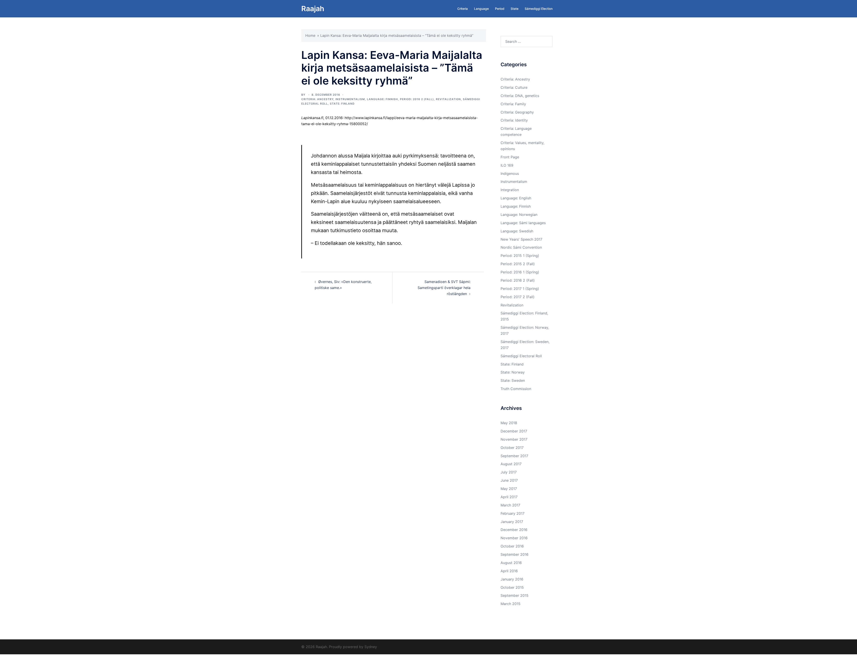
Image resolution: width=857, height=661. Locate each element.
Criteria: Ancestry (317, 99)
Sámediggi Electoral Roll (521, 356)
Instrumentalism (350, 99)
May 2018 (509, 423)
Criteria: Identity (514, 120)
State (514, 8)
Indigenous (510, 173)
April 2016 (509, 571)
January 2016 (512, 579)
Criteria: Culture (514, 87)
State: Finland (342, 103)
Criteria (462, 8)
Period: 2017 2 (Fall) (518, 297)
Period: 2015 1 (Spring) (520, 255)
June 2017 (509, 480)
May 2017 (509, 488)
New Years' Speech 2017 (521, 239)
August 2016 (511, 562)
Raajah (312, 8)
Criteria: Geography (517, 112)
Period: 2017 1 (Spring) (520, 288)
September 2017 (514, 456)
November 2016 (514, 538)
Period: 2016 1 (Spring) (520, 272)
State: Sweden (513, 380)
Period (499, 8)
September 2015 (514, 595)
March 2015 (510, 603)
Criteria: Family (513, 104)
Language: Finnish (382, 99)
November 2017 (514, 439)
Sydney (370, 646)
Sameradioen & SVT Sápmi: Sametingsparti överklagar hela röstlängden (444, 287)
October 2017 (512, 447)
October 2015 (512, 587)
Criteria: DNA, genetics (520, 95)
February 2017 (512, 513)
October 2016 (512, 546)
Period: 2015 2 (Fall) (518, 264)
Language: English (516, 198)
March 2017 (510, 505)
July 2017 (509, 472)
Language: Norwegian (519, 214)
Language (481, 8)
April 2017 (509, 497)
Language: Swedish (517, 231)
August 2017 (511, 464)
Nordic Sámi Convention (521, 247)
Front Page (510, 157)
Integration (510, 190)
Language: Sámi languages (523, 223)
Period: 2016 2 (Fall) (417, 99)
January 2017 (512, 521)
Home (310, 35)
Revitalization (448, 99)
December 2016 (514, 529)
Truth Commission (516, 388)
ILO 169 (507, 165)
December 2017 (514, 431)
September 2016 (514, 554)
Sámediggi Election (539, 8)
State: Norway (513, 372)
